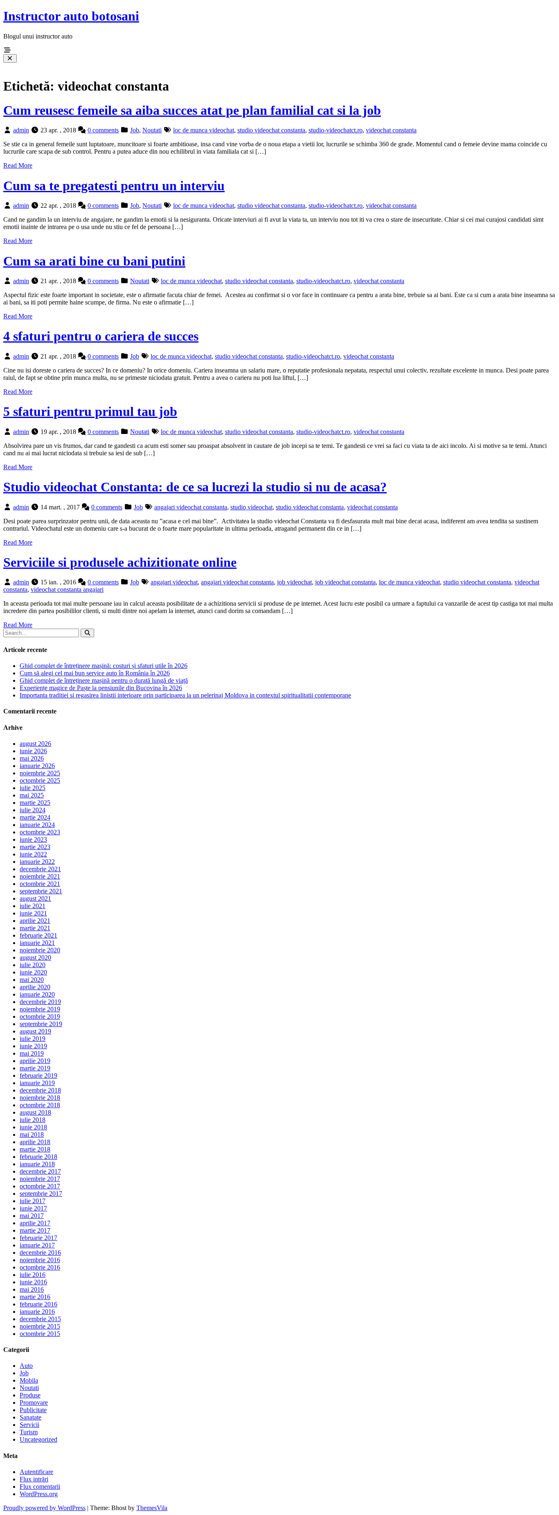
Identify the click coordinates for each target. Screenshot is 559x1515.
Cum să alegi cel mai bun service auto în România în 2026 (95, 673)
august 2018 (35, 1112)
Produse (30, 1395)
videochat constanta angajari (67, 589)
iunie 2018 (33, 1127)
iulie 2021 (32, 905)
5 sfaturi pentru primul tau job (90, 411)
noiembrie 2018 (40, 1097)
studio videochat (251, 507)
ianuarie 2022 (37, 861)
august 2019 (35, 1031)
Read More (17, 165)
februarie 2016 (38, 1304)
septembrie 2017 (41, 1193)
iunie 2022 (33, 854)
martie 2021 (35, 927)
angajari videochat (174, 582)
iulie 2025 (32, 787)
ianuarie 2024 (37, 824)
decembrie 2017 (40, 1171)
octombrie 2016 (40, 1267)
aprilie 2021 (35, 920)
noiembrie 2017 (40, 1178)
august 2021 (35, 898)
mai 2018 (32, 1134)
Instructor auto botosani (71, 16)
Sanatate (30, 1417)
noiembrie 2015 (40, 1326)
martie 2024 (35, 817)
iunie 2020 (33, 972)
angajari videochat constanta (190, 507)
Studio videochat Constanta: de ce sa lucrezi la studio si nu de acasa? (195, 486)
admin (21, 130)
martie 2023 (35, 846)
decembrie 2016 (40, 1252)
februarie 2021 (38, 935)
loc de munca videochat (203, 130)
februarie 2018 (38, 1156)
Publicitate (33, 1409)
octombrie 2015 (40, 1333)
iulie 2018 (32, 1119)
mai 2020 (32, 979)
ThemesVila (151, 1507)
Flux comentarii (40, 1486)
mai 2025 (32, 795)
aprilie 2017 (35, 1223)
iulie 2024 (32, 809)
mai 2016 (32, 1289)
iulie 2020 (32, 964)
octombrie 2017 (40, 1186)
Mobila (29, 1380)
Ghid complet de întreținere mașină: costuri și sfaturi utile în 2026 (103, 665)
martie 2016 (35, 1296)
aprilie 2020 (35, 987)
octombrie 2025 (40, 780)
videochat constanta (391, 130)
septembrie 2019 (41, 1023)
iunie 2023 (33, 839)
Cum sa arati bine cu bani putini (94, 261)
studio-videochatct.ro (336, 130)
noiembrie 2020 (40, 950)
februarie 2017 (38, 1237)
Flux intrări (34, 1479)
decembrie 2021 (40, 868)
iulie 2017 (32, 1200)
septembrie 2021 (41, 891)
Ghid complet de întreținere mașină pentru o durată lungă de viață (104, 680)
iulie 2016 (32, 1274)
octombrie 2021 (40, 883)
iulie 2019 (32, 1038)
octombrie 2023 (40, 832)
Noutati (152, 130)
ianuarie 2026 (37, 765)
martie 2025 (35, 802)
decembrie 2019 (40, 1001)
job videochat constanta (345, 582)
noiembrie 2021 (40, 876)
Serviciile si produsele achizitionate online (120, 562)
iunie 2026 (33, 750)
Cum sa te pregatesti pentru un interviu (114, 185)
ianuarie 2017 (37, 1245)
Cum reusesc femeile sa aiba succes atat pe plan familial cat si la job (192, 110)
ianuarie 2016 (37, 1311)
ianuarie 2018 (37, 1164)
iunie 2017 (33, 1208)
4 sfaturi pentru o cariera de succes (100, 336)
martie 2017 (35, 1230)
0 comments (103, 130)
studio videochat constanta (271, 130)
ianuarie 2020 (37, 994)
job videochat (294, 582)
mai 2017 (32, 1215)
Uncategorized (38, 1439)
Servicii (29, 1424)
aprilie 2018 (35, 1141)
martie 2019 (35, 1068)
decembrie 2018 (40, 1090)
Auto (26, 1365)
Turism (29, 1432)
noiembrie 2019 (40, 1009)
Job (134, 130)
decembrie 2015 (40, 1318)
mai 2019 (32, 1053)
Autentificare (36, 1471)
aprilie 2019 (35, 1060)
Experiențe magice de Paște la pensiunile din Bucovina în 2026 (101, 687)
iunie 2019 (33, 1046)
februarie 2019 (38, 1075)
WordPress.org (39, 1493)
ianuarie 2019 (37, 1082)
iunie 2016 (33, 1282)
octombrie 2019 (40, 1016)
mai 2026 (32, 758)
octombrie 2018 (40, 1105)
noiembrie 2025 (40, 773)
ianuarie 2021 (37, 942)
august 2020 (35, 957)
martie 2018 (35, 1149)
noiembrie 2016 (40, 1259)
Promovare (34, 1402)
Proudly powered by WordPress (44, 1507)
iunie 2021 (33, 913)
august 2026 (35, 743)
